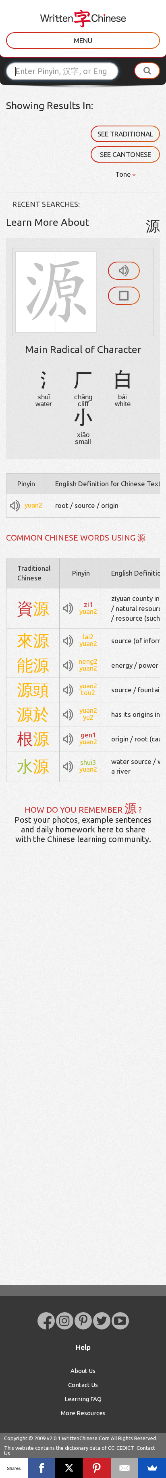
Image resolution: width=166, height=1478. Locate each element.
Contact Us (83, 1384)
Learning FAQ (83, 1398)
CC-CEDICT (121, 1448)
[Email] (125, 1468)
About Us (83, 1370)
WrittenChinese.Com (86, 1438)
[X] (69, 1468)
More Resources (83, 1413)
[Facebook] (42, 1468)
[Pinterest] (97, 1468)
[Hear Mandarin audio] (124, 271)
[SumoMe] (152, 1468)
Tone (124, 174)
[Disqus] (83, 977)
